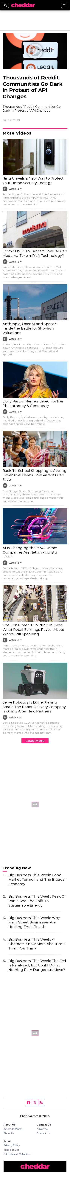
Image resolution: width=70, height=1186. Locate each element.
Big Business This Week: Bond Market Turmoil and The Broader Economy (37, 879)
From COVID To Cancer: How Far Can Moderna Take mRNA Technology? (35, 253)
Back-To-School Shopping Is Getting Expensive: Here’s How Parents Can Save (34, 475)
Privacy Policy (12, 1145)
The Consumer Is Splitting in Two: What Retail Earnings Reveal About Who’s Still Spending (33, 629)
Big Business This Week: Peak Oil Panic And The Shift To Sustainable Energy (37, 900)
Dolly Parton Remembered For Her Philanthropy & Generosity (33, 403)
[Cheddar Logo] (23, 5)
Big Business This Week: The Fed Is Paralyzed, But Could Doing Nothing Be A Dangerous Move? (37, 965)
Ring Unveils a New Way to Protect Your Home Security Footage (33, 180)
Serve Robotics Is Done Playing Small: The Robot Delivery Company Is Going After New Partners (34, 706)
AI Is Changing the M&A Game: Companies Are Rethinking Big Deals (30, 552)
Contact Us (43, 1133)
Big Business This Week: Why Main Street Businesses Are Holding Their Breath (34, 922)
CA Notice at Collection (17, 1154)
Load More (35, 741)
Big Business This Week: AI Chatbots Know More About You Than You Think (36, 943)
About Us (9, 1133)
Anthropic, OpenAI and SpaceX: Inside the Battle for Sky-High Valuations (30, 328)
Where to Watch (13, 1128)
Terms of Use (11, 1149)
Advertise (42, 1128)
